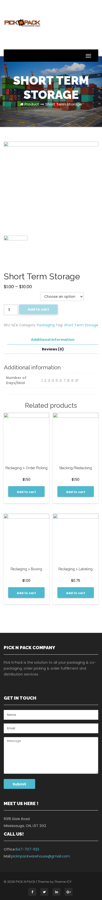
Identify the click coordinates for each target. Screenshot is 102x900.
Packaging (46, 325)
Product (32, 104)
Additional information (53, 339)
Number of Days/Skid (19, 295)
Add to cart (38, 309)
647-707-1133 (27, 849)
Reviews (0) (53, 349)
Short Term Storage (63, 104)
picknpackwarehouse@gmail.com (40, 856)
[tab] (52, 340)
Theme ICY (63, 881)
